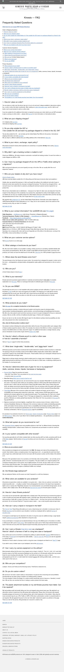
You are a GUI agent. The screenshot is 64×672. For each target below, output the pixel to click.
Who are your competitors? (11, 93)
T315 (6, 509)
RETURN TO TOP (7, 206)
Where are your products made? (13, 79)
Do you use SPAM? (9, 61)
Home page (29, 414)
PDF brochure (8, 416)
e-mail (9, 291)
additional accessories (12, 518)
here (20, 272)
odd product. (39, 543)
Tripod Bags (7, 390)
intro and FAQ (17, 376)
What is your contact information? (13, 50)
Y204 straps (21, 522)
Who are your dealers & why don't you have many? (17, 45)
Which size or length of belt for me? (22, 378)
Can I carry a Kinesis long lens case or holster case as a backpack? (22, 88)
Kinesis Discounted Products (11, 640)
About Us (5, 630)
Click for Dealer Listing (8, 177)
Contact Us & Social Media (10, 632)
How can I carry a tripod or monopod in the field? (17, 86)
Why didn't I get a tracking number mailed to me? (17, 41)
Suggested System (27, 409)
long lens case (26, 529)
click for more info (39, 536)
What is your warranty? (10, 59)
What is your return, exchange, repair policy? (16, 39)
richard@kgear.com (36, 216)
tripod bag (9, 511)
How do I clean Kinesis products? (13, 84)
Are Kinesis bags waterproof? (12, 80)
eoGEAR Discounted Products (11, 643)
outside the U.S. (16, 199)
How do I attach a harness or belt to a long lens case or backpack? (21, 90)
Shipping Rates (6, 638)
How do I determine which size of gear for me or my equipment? (21, 71)
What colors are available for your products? (16, 82)
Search (4, 624)
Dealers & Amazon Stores (10, 646)
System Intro (32, 331)
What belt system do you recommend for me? (16, 75)
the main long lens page (35, 374)
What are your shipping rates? (12, 33)
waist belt (12, 536)
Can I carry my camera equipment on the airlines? (17, 92)
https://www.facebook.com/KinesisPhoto (20, 218)
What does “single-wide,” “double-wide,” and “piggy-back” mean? (21, 69)
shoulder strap (6, 513)
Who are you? (8, 57)
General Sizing (8, 372)
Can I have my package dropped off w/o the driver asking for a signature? (23, 43)
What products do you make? (12, 66)
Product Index (50, 414)
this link (30, 114)
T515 (10, 509)
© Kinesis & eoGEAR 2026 (32, 659)
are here (15, 122)
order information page (41, 107)
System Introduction (38, 414)
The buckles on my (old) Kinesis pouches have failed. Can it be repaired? (23, 97)
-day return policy (39, 196)
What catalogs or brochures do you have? (15, 53)
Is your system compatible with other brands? (16, 77)
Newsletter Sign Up (8, 627)
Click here (37, 252)
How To (10, 342)
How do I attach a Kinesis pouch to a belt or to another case (20, 67)
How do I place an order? (10, 32)
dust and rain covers (35, 487)
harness (53, 511)
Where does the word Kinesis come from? (15, 55)
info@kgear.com (18, 214)
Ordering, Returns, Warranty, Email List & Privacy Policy (19, 635)
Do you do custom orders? (11, 95)
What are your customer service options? (15, 51)
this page (49, 211)
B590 (7, 439)
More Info (48, 137)
